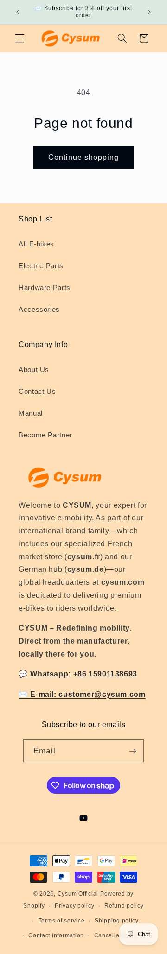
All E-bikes (36, 244)
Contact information (56, 935)
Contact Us (37, 391)
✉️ (82, 694)
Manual (31, 413)
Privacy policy (74, 906)
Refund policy (124, 906)
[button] (19, 38)
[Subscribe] (132, 750)
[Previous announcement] (17, 12)
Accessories (39, 309)
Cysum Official (78, 894)
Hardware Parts (45, 287)
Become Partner (45, 435)
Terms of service (62, 920)
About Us (34, 369)
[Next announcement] (149, 12)
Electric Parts (41, 266)
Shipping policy (117, 920)
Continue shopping (83, 157)
